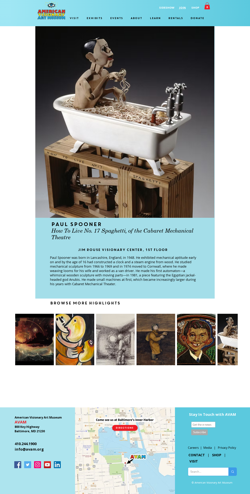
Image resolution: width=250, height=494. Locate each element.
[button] (207, 5)
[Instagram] (37, 464)
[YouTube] (47, 464)
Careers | (195, 448)
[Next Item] (231, 339)
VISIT (193, 461)
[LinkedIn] (57, 464)
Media (207, 448)
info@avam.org (29, 449)
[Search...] (232, 472)
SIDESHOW (167, 8)
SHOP (216, 455)
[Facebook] (17, 464)
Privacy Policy (227, 448)
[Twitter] (27, 464)
